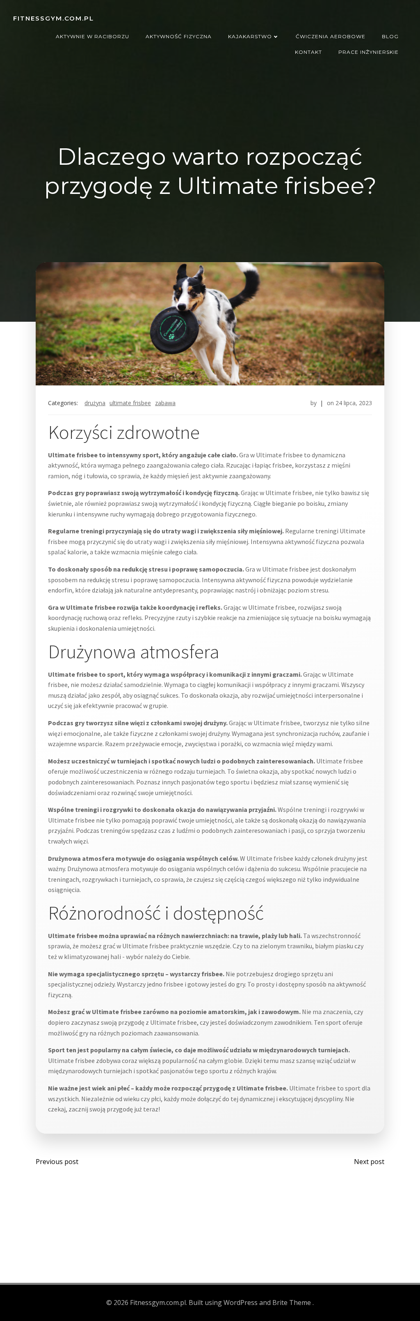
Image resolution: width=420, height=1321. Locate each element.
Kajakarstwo (250, 36)
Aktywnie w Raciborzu (92, 36)
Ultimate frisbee (130, 403)
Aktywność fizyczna (179, 36)
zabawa (165, 403)
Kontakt (308, 52)
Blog (390, 36)
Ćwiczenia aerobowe (330, 36)
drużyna (94, 403)
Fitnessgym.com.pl (53, 18)
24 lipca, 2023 (354, 403)
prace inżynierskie (368, 52)
